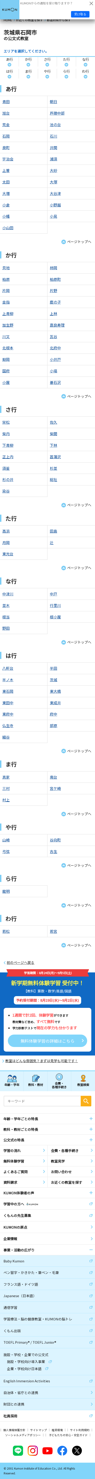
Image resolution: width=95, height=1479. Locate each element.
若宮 (53, 931)
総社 (53, 479)
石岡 (6, 136)
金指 (6, 302)
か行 (28, 59)
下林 (53, 445)
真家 (6, 777)
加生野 (7, 325)
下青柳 (7, 445)
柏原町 (55, 279)
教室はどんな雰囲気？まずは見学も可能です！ (41, 1060)
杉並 (53, 468)
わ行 (85, 71)
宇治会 (7, 159)
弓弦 (6, 851)
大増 (6, 193)
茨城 (53, 679)
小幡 (6, 216)
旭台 (6, 113)
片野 (53, 290)
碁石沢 (55, 382)
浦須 (53, 159)
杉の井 (7, 479)
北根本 (7, 348)
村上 (6, 800)
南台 (53, 777)
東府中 (7, 714)
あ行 (9, 59)
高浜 (6, 531)
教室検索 (83, 1084)
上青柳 (7, 313)
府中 (53, 714)
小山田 (7, 227)
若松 (6, 931)
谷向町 (55, 840)
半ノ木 (7, 679)
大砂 (53, 170)
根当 (6, 617)
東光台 (7, 554)
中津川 (7, 594)
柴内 (6, 433)
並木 (6, 605)
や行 (47, 71)
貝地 (6, 267)
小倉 (6, 205)
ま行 (28, 71)
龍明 (6, 891)
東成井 (55, 702)
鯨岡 (6, 359)
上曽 (6, 170)
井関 (53, 147)
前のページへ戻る (20, 962)
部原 (53, 725)
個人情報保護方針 (14, 1430)
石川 (53, 136)
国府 (6, 371)
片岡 (6, 290)
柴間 (53, 433)
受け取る (80, 14)
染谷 (6, 491)
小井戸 (55, 359)
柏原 (6, 279)
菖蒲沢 (55, 456)
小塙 (53, 371)
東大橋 (55, 691)
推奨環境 (57, 1430)
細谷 (6, 737)
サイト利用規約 (79, 1430)
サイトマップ (38, 1430)
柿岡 (53, 267)
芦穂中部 (57, 113)
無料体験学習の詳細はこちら (47, 1041)
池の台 (55, 124)
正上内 (7, 456)
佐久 (53, 422)
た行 (66, 59)
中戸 (53, 594)
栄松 (6, 422)
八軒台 (7, 668)
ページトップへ (79, 241)
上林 (53, 313)
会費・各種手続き (59, 1085)
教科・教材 (35, 1084)
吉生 (53, 851)
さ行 (47, 59)
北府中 (55, 348)
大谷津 (55, 193)
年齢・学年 (11, 1084)
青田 (6, 101)
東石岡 (7, 691)
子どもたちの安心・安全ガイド (68, 1435)
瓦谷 (53, 336)
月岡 (6, 542)
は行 (9, 71)
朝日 (53, 101)
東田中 (7, 702)
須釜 (6, 468)
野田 (6, 628)
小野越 (55, 205)
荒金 (6, 124)
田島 (53, 531)
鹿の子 (55, 302)
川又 (6, 336)
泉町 (6, 147)
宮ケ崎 (55, 788)
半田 (53, 668)
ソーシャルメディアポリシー (23, 1435)
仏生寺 (7, 725)
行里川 (55, 605)
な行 (85, 59)
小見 (53, 216)
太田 (6, 182)
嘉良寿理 (57, 325)
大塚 (53, 182)
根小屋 (55, 617)
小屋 (6, 382)
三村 (6, 788)
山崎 (6, 840)
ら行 (66, 71)
